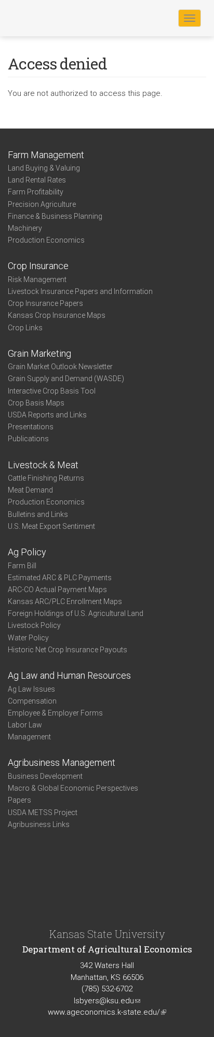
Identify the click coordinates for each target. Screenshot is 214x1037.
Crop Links (25, 328)
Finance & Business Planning (55, 216)
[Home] (41, 17)
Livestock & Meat (43, 464)
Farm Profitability (35, 192)
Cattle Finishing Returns (46, 478)
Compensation (32, 701)
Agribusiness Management (61, 762)
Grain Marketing (39, 353)
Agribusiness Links (39, 824)
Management (29, 737)
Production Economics (46, 240)
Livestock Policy (34, 625)
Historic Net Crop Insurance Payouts (67, 650)
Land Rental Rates (37, 180)
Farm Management (46, 154)
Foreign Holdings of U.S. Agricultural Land (75, 613)
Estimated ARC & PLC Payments (60, 577)
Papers (19, 800)
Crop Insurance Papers (45, 303)
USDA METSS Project (42, 812)
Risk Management (37, 279)
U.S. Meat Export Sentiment (51, 526)
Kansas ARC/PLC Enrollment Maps (65, 601)
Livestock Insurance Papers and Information (80, 291)
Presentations (31, 427)
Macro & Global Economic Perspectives (73, 788)
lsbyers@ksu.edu (107, 1000)
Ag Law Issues (31, 689)
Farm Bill (22, 566)
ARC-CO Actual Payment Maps (57, 589)
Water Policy (28, 638)
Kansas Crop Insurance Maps (56, 315)
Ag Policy (27, 551)
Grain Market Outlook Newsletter (60, 366)
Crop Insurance (38, 265)
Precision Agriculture (42, 204)
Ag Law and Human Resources (69, 675)
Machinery (25, 228)
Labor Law (25, 725)
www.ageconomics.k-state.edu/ (107, 1012)
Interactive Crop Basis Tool (52, 391)
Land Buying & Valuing (44, 168)
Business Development (45, 776)
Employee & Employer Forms (55, 713)
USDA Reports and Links (47, 415)
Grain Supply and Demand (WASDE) (66, 378)
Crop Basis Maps (36, 403)
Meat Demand (30, 490)
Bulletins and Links (38, 514)
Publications (28, 439)
